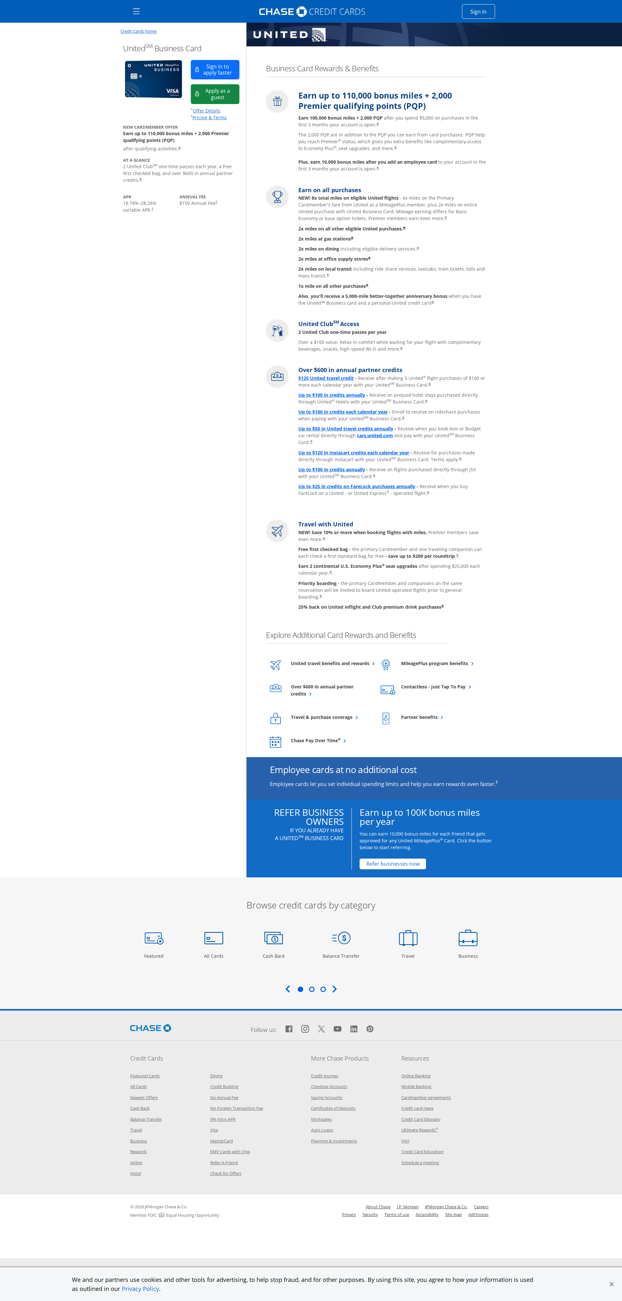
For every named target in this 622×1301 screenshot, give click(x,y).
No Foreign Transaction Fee (236, 1108)
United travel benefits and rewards (330, 663)
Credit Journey (325, 1076)
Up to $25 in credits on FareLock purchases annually (356, 486)
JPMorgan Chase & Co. (446, 1207)
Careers (481, 1207)
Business (468, 956)
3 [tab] (323, 989)
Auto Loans (322, 1130)
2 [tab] (311, 989)
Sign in (482, 11)
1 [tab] (300, 989)
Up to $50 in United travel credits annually (345, 429)
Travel (410, 956)
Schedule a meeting (420, 1163)
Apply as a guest (222, 93)
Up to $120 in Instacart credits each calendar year (353, 453)
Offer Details (206, 111)
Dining (216, 1076)
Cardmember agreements (426, 1097)
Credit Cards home (138, 31)
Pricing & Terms (209, 117)
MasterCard (221, 1141)
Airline (136, 1163)
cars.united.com (375, 435)
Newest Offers (144, 1097)
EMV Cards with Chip (230, 1151)
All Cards (214, 956)
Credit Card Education (422, 1151)
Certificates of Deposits (333, 1108)
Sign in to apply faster (221, 69)
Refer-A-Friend (224, 1163)
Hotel (135, 1173)
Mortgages (321, 1119)
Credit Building (224, 1086)
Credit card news (417, 1108)
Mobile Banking (416, 1086)
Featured (154, 956)
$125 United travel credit (326, 378)
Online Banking (416, 1076)
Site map (453, 1214)
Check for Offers (225, 1173)
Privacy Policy (140, 1289)
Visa (214, 1130)
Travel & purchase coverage (330, 717)
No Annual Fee (224, 1097)
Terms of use (397, 1214)
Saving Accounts (326, 1097)
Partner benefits (435, 717)
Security (370, 1214)
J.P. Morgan (408, 1207)
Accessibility (427, 1214)
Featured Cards (145, 1076)
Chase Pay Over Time (330, 740)
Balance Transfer (341, 956)
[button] (611, 1284)
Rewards (138, 1151)
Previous (288, 988)
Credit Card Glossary (421, 1119)
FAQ (405, 1141)
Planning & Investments (334, 1141)
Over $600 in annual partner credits (322, 690)
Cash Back (274, 956)
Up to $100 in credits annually (331, 395)
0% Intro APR (223, 1119)
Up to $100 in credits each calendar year (343, 412)
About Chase (378, 1207)
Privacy (349, 1214)
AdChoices (478, 1214)
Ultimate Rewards (419, 1130)
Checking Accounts (329, 1086)
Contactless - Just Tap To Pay (440, 686)
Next (335, 988)
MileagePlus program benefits (440, 663)
